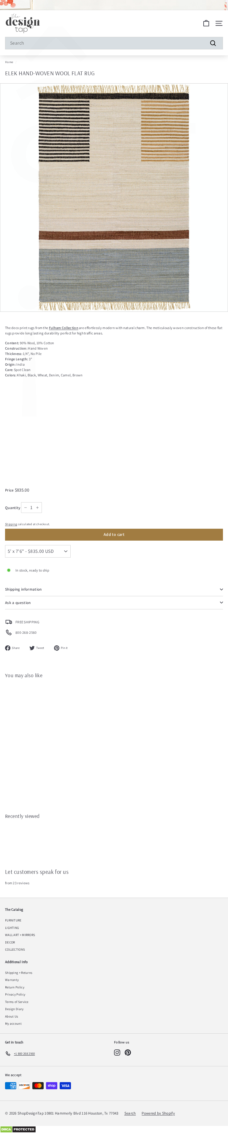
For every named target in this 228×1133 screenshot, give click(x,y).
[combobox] (114, 43)
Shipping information (23, 589)
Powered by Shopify (158, 1113)
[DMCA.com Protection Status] (114, 1129)
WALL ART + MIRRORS (20, 935)
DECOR (10, 942)
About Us (11, 1016)
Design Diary (14, 1009)
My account (13, 1023)
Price (10, 490)
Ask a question (18, 602)
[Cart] (206, 23)
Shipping (11, 524)
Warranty (12, 980)
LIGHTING (12, 928)
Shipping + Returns (18, 973)
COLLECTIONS (15, 949)
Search (130, 1113)
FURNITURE (13, 920)
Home (9, 62)
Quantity (12, 507)
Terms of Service (16, 1002)
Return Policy (14, 987)
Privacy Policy (15, 994)
